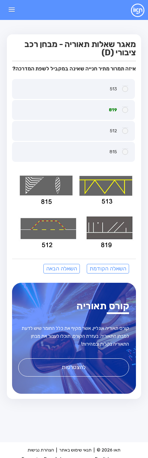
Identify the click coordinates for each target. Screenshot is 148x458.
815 (113, 151)
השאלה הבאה (61, 268)
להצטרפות (74, 367)
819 (113, 109)
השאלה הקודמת (107, 268)
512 (113, 130)
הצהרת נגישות (41, 450)
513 (113, 88)
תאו (132, 9)
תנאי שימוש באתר (75, 450)
